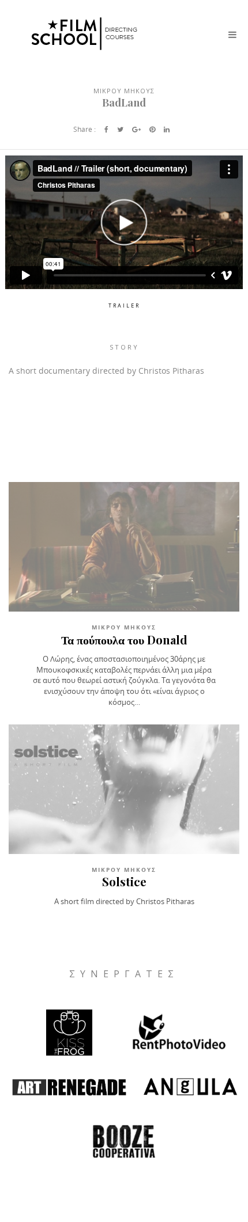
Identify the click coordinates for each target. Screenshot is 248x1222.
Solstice (124, 881)
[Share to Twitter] (120, 129)
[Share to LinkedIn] (166, 129)
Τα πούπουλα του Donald (124, 639)
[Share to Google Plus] (136, 129)
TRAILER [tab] (124, 305)
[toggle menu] (232, 34)
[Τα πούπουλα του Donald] (124, 547)
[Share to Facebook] (106, 129)
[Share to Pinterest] (152, 129)
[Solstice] (124, 789)
